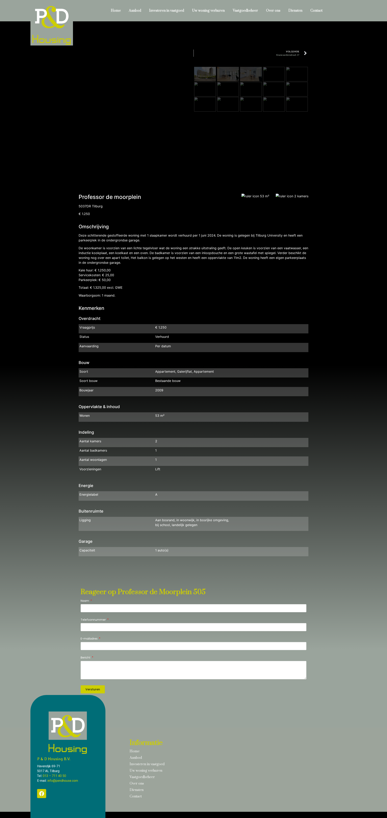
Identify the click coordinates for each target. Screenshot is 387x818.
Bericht (86, 658)
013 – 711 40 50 (54, 776)
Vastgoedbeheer (245, 10)
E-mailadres (89, 639)
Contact (316, 10)
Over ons (273, 10)
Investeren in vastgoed (166, 10)
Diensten (295, 10)
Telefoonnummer (94, 620)
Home (116, 10)
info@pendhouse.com (62, 781)
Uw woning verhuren (208, 10)
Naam (85, 601)
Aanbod (135, 10)
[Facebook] (41, 793)
